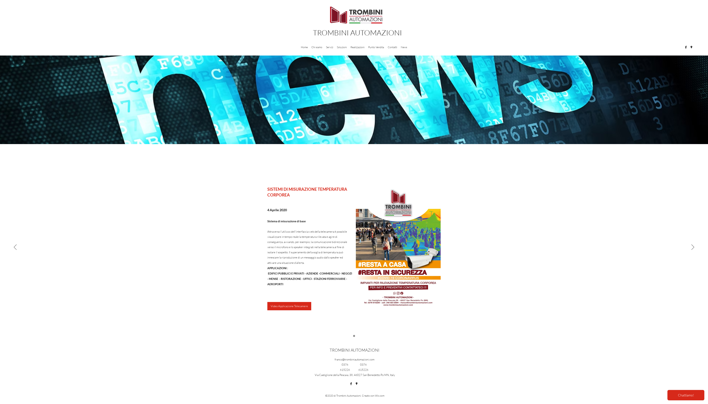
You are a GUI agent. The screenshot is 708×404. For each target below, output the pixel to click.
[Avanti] (692, 247)
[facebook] (686, 47)
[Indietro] (15, 247)
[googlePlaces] (691, 47)
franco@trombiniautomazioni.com (354, 359)
